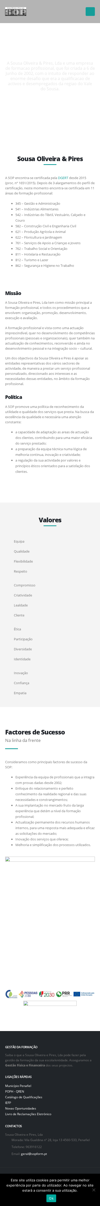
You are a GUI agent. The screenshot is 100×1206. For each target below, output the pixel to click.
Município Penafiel (18, 1086)
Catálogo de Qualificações (23, 1097)
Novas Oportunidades (20, 1108)
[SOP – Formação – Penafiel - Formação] (15, 11)
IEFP (8, 1103)
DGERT (63, 177)
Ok (51, 1198)
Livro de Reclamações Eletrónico (28, 1114)
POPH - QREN (14, 1091)
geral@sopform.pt (34, 1154)
